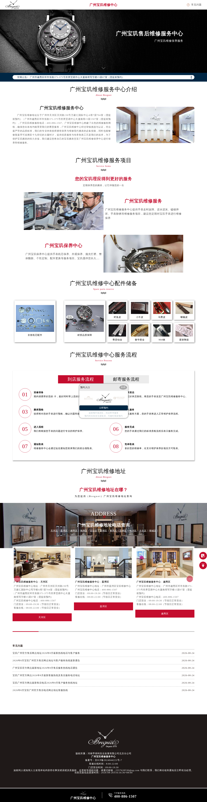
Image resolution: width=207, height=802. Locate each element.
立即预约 (103, 408)
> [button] (189, 579)
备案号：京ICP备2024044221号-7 (103, 760)
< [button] (17, 579)
